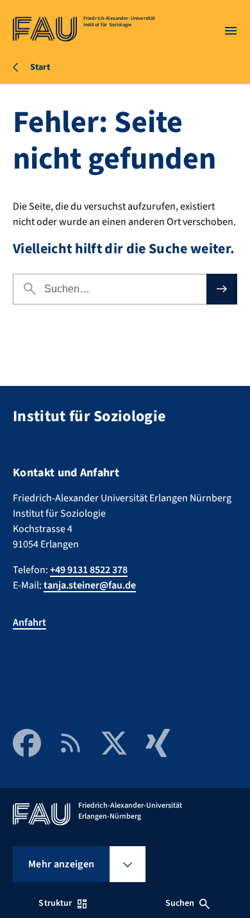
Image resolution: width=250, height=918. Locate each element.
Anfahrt (29, 622)
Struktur (55, 903)
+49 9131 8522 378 (89, 570)
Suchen (180, 903)
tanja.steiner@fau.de (90, 585)
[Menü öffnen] (231, 31)
